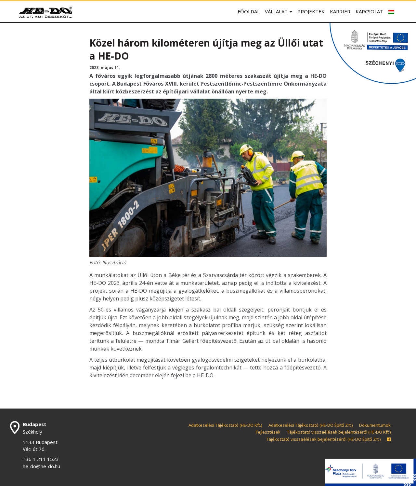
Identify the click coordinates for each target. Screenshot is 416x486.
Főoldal (249, 11)
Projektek (311, 11)
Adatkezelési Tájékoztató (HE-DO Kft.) (225, 425)
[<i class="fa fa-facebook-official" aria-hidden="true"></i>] (389, 439)
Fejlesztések (268, 432)
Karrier (340, 11)
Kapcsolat (369, 11)
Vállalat (277, 11)
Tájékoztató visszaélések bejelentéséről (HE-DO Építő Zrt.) (323, 439)
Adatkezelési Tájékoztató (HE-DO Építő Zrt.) (310, 425)
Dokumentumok (375, 425)
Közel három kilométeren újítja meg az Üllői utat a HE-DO (206, 49)
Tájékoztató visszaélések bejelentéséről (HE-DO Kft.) (339, 432)
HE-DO (45, 12)
